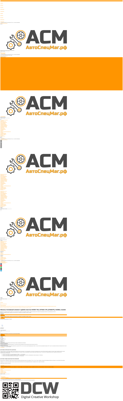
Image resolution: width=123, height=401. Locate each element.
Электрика (2, 65)
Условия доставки (3, 71)
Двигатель (2, 58)
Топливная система (3, 63)
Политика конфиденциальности (5, 69)
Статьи (1, 68)
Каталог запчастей (3, 74)
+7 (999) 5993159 (2, 261)
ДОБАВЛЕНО (2, 315)
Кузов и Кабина (2, 60)
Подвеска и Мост (3, 61)
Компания (2, 84)
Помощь (1, 132)
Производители (3, 83)
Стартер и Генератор (3, 125)
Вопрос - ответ (2, 72)
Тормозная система (3, 64)
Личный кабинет (3, 262)
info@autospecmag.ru (3, 23)
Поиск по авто (2, 128)
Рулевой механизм (3, 62)
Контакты (2, 135)
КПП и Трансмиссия (3, 76)
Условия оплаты (3, 70)
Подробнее (2, 347)
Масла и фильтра (3, 59)
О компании (2, 368)
